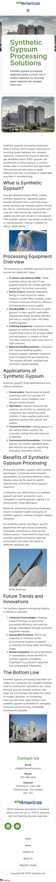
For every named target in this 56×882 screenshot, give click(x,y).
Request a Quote (28, 865)
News (28, 845)
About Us (28, 858)
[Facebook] (17, 826)
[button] (28, 10)
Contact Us (28, 852)
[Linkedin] (8, 826)
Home (28, 838)
